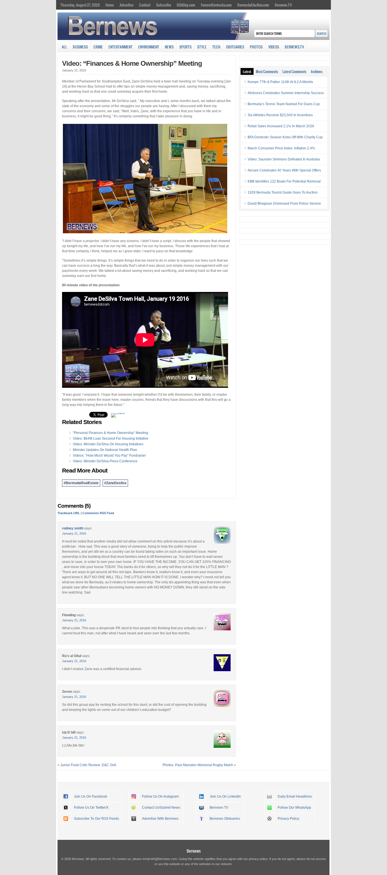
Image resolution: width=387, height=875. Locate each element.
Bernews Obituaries (225, 819)
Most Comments (267, 71)
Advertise (126, 5)
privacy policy (258, 859)
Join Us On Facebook (90, 796)
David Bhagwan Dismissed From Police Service (284, 203)
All (64, 47)
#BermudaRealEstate (81, 483)
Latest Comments (294, 71)
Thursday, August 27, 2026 (80, 5)
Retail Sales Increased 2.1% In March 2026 (281, 126)
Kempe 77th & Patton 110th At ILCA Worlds (280, 82)
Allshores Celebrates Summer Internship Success (286, 93)
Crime (98, 47)
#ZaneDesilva (115, 483)
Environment (148, 47)
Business (80, 47)
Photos (256, 47)
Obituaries (235, 47)
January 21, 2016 (74, 533)
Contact (144, 5)
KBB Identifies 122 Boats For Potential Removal (284, 181)
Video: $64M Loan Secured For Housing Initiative (110, 438)
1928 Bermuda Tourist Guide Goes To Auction (283, 192)
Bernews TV (219, 808)
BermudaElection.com (253, 5)
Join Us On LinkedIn (225, 796)
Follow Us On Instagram (160, 796)
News (169, 47)
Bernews (194, 851)
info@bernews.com (163, 859)
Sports (185, 47)
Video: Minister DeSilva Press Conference (105, 461)
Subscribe (163, 5)
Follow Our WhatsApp (294, 808)
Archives (316, 71)
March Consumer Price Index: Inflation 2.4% (281, 148)
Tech (216, 47)
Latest (247, 71)
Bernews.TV (283, 5)
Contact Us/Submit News (161, 808)
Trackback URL (69, 513)
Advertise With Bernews (160, 819)
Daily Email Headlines (295, 796)
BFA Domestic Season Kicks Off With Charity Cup (285, 137)
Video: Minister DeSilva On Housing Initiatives (108, 444)
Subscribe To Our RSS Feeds (96, 819)
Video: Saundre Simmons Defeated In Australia (284, 159)
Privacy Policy (288, 819)
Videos (273, 47)
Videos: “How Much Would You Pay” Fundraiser (109, 455)
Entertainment (121, 47)
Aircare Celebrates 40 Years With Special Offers (284, 170)
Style (202, 47)
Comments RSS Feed (98, 513)
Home (109, 5)
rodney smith (72, 528)
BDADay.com (186, 5)
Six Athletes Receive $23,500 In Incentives (280, 115)
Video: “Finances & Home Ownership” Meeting (132, 63)
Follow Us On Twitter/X (91, 808)
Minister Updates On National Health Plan (105, 450)
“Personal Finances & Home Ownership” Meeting (110, 433)
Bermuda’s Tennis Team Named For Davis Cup (284, 104)
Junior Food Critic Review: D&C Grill (88, 765)
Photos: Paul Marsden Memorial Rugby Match (198, 765)
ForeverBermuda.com (216, 5)
